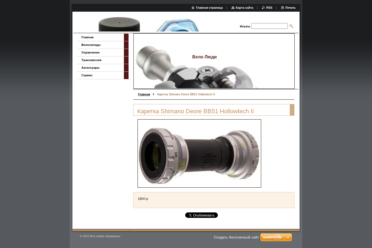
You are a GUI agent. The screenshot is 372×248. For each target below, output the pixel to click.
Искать (245, 26)
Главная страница (209, 7)
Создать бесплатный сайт (236, 237)
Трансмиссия (91, 60)
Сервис (87, 75)
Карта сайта (244, 7)
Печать (290, 7)
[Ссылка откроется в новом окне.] (199, 153)
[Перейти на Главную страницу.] (148, 23)
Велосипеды (90, 44)
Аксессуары (90, 67)
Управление (90, 52)
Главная (144, 94)
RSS (269, 7)
